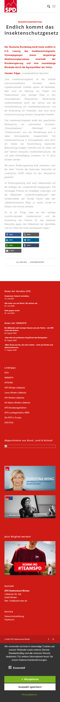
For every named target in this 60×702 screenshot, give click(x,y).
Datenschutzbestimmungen (33, 660)
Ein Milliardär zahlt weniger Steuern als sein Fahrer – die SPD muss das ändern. (29, 329)
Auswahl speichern (30, 687)
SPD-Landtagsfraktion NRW (16, 412)
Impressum (9, 619)
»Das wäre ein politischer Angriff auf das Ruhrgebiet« (26, 337)
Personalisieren (29, 694)
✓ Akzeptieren (30, 679)
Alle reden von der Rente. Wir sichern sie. (21, 303)
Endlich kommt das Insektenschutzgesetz (31, 30)
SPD (6, 372)
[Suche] (47, 6)
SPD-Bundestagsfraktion (15, 407)
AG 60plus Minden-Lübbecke (17, 402)
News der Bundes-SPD (17, 291)
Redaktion (39, 262)
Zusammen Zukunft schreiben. (16, 296)
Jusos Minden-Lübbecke (15, 392)
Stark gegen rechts (12, 310)
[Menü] (54, 6)
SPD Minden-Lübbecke (14, 387)
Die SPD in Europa (12, 417)
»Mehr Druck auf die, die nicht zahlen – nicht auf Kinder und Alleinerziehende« (28, 346)
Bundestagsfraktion (30, 21)
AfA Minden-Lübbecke (14, 397)
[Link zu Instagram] (53, 639)
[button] (13, 234)
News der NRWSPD (15, 323)
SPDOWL (8, 382)
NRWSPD (8, 377)
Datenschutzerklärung (14, 616)
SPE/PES (8, 422)
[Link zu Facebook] (48, 639)
